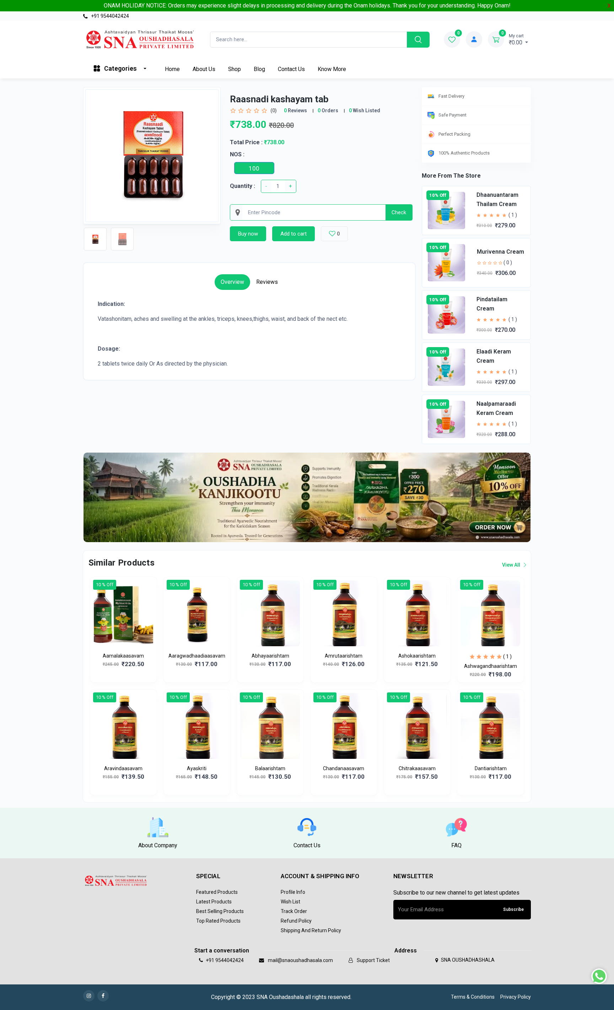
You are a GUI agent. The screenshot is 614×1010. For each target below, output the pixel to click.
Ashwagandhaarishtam (490, 666)
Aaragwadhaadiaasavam (196, 656)
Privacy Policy (515, 997)
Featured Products (217, 892)
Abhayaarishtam (270, 656)
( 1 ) (512, 215)
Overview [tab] (232, 282)
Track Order (294, 911)
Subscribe (513, 909)
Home (172, 69)
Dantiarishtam (491, 768)
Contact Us (291, 69)
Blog (259, 69)
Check (399, 212)
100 (254, 168)
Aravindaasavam (123, 768)
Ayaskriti (196, 768)
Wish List (290, 901)
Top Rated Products (218, 921)
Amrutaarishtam (343, 656)
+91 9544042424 (109, 16)
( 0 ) (507, 262)
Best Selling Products (220, 911)
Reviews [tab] (267, 282)
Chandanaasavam (343, 768)
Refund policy (296, 921)
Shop (234, 69)
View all (511, 565)
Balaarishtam (270, 768)
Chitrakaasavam (417, 768)
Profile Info (293, 892)
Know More (332, 69)
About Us (204, 69)
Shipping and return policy (311, 930)
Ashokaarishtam (417, 656)
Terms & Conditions (473, 997)
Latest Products (214, 901)
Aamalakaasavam (123, 656)
